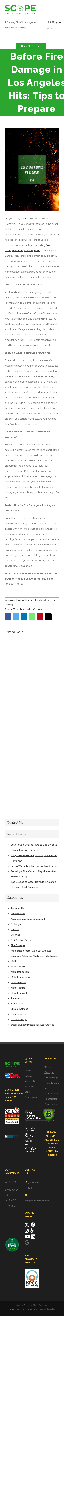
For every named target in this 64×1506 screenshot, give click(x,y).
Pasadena (16, 998)
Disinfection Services (22, 940)
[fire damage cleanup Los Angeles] (32, 169)
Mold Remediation (21, 977)
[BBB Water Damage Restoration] (12, 1135)
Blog (27, 1091)
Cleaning (15, 934)
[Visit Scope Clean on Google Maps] (27, 1243)
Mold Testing (18, 987)
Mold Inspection (20, 971)
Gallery (28, 1076)
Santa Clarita (17, 1003)
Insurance (30, 1086)
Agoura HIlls (17, 908)
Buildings (16, 924)
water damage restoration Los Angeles (32, 1024)
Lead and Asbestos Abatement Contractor (34, 956)
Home (28, 1070)
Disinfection (51, 1104)
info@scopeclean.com (37, 1200)
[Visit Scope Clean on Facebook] (33, 1225)
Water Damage (19, 1019)
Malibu (14, 961)
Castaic (15, 929)
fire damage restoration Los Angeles (31, 950)
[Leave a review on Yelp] (32, 1231)
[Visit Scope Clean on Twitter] (27, 1225)
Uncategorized (19, 1014)
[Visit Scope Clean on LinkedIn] (33, 1237)
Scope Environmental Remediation (22, 600)
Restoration (50, 1098)
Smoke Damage (19, 1009)
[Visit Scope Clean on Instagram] (27, 1231)
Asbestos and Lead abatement (28, 919)
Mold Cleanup (18, 966)
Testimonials (32, 1097)
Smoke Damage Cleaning (49, 1114)
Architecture (18, 913)
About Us (30, 1081)
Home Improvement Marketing (22, 1309)
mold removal (18, 982)
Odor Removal (19, 993)
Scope (26, 1305)
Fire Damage (18, 945)
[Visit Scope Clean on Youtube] (27, 1237)
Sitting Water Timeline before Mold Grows (34, 866)
